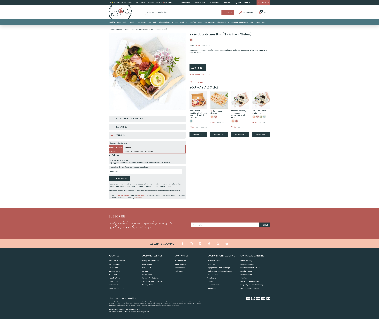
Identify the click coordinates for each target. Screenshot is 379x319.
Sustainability (114, 285)
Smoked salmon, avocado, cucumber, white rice (238, 114)
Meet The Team (115, 278)
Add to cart (197, 67)
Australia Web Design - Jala (139, 311)
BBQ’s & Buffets (181, 22)
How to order (200, 2)
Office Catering (246, 261)
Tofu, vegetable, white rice (259, 112)
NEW (252, 22)
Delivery (145, 271)
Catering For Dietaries (150, 278)
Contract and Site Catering (250, 268)
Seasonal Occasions (239, 22)
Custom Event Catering (221, 255)
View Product (198, 134)
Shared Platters (165, 22)
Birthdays (211, 264)
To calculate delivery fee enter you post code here (128, 167)
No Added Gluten (132, 151)
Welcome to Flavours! (117, 261)
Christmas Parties (214, 261)
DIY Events (211, 288)
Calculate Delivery (119, 178)
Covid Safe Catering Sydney (152, 281)
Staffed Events (196, 22)
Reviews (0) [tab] (121, 126)
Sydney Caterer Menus (150, 261)
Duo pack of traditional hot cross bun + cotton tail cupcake (198, 114)
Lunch (132, 22)
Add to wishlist (197, 83)
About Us (114, 255)
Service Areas (147, 274)
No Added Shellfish (146, 151)
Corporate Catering (252, 255)
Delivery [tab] (120, 135)
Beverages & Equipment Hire (216, 22)
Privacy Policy (114, 298)
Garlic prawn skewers (217, 112)
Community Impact (116, 288)
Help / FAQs (146, 268)
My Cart (265, 12)
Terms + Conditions (128, 298)
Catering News (114, 271)
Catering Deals (147, 285)
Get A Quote (263, 2)
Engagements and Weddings (218, 268)
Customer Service (152, 255)
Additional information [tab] (129, 118)
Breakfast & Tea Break (117, 22)
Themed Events (213, 285)
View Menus (185, 2)
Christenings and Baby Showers (219, 271)
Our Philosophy (114, 264)
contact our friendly (122, 195)
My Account (248, 12)
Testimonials (113, 281)
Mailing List (178, 271)
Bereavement (212, 274)
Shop (133, 29)
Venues (227, 2)
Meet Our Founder (116, 274)
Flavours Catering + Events (119, 29)
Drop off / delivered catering (251, 285)
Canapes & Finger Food (147, 22)
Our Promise (113, 268)
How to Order (147, 264)
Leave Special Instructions (200, 74)
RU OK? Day (260, 22)
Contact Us (214, 2)
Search (229, 12)
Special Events (246, 271)
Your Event (211, 278)
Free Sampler (179, 268)
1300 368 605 (244, 2)
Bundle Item (122, 143)
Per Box (128, 147)
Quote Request (180, 264)
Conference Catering (248, 264)
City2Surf (243, 278)
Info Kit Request (180, 261)
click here (138, 198)
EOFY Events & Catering (249, 288)
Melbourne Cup (246, 274)
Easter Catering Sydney (249, 281)
